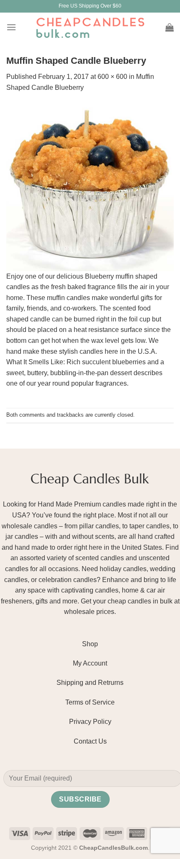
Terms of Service (90, 702)
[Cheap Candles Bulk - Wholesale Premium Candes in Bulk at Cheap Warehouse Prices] (90, 27)
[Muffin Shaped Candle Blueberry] (90, 186)
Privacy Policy (90, 721)
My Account (90, 663)
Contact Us (90, 741)
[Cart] (169, 27)
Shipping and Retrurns (90, 682)
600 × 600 (112, 76)
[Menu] (11, 27)
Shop (90, 644)
